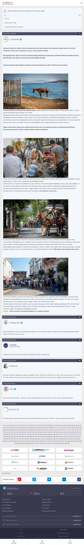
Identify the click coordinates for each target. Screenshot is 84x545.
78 (69, 427)
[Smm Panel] (15, 450)
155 (20, 434)
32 (56, 425)
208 (4, 439)
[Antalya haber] (69, 462)
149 (4, 434)
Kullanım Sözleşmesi (63, 536)
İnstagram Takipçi (46, 499)
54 (21, 427)
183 (15, 436)
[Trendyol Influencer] (42, 468)
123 (14, 432)
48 (9, 427)
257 (63, 441)
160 (33, 434)
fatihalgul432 (15, 323)
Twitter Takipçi (45, 508)
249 (40, 441)
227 (56, 439)
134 (43, 432)
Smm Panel (14, 456)
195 (46, 436)
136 (48, 432)
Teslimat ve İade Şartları (63, 533)
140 (59, 432)
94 (22, 430)
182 (12, 436)
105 (47, 430)
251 (46, 441)
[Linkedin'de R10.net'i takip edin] (64, 479)
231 (68, 439)
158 (28, 434)
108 (55, 430)
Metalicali (13, 366)
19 (30, 425)
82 (77, 427)
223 (45, 439)
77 (67, 427)
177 (77, 434)
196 (49, 436)
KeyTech (13, 409)
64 (41, 427)
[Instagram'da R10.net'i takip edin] (19, 479)
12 (17, 425)
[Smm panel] (42, 450)
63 (39, 427)
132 (38, 432)
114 (70, 430)
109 (58, 430)
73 (59, 427)
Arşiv (21, 529)
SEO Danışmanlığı (6, 508)
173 (67, 434)
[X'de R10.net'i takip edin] (34, 479)
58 (29, 427)
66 (46, 427)
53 (19, 427)
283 (68, 443)
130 (33, 432)
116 (75, 430)
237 (6, 441)
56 (25, 427)
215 (23, 439)
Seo (15, 468)
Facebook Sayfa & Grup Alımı (49, 511)
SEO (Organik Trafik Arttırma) (9, 502)
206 (76, 436)
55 (23, 427)
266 (21, 443)
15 (23, 425)
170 (60, 434)
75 (63, 427)
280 (60, 443)
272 (38, 443)
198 (54, 436)
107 (53, 430)
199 (57, 436)
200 (59, 436)
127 (25, 432)
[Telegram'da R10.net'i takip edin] (49, 479)
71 (55, 427)
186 (23, 436)
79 (71, 427)
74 (61, 427)
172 (65, 434)
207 (79, 436)
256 (60, 441)
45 (3, 427)
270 (33, 443)
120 (6, 432)
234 (76, 439)
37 (66, 425)
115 (73, 430)
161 (36, 434)
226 (54, 439)
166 (49, 434)
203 (68, 436)
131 (35, 432)
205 (74, 436)
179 (4, 436)
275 (46, 443)
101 (37, 430)
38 (68, 425)
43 (78, 425)
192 (38, 436)
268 (27, 443)
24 (40, 425)
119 (4, 432)
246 (32, 441)
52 (17, 427)
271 (35, 443)
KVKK (21, 533)
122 (11, 432)
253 (52, 441)
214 (21, 439)
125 (19, 432)
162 (38, 434)
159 (31, 434)
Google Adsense (6, 499)
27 (46, 425)
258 (66, 441)
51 (15, 427)
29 (50, 425)
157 (25, 434)
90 (14, 430)
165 (46, 434)
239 (12, 441)
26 (44, 425)
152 (12, 434)
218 (31, 439)
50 (13, 427)
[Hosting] (42, 456)
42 (76, 425)
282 (65, 443)
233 (73, 439)
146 (75, 432)
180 (7, 436)
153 (15, 434)
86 (6, 430)
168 (54, 434)
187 (25, 436)
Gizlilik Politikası (63, 529)
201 (62, 436)
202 (65, 436)
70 (53, 427)
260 (72, 441)
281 (63, 443)
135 (46, 432)
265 (18, 443)
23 (38, 425)
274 (43, 443)
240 (15, 441)
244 (26, 441)
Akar (11, 389)
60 (33, 427)
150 (7, 434)
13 (19, 425)
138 (54, 432)
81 (74, 427)
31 (54, 425)
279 (57, 443)
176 (75, 434)
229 (62, 439)
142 (64, 432)
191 (36, 436)
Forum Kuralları (21, 536)
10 (14, 425)
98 (30, 430)
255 (57, 441)
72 (57, 427)
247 (35, 441)
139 (56, 432)
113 (68, 430)
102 (39, 430)
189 (31, 436)
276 (49, 443)
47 (7, 427)
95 (24, 430)
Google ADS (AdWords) (7, 511)
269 (30, 443)
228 (59, 439)
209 (7, 439)
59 (31, 427)
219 (34, 439)
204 (71, 436)
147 (77, 432)
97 (28, 430)
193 (41, 436)
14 (21, 425)
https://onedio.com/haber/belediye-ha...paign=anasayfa (29, 311)
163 (41, 434)
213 (18, 439)
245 (29, 441)
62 (37, 427)
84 (81, 427)
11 (15, 425)
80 (73, 427)
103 (42, 430)
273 (41, 443)
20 (32, 425)
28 (48, 425)
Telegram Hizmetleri (47, 502)
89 (12, 430)
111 (63, 430)
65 (43, 427)
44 (80, 425)
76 (65, 427)
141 (62, 432)
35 (62, 425)
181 (10, 436)
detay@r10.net (77, 524)
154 (17, 434)
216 (26, 439)
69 (52, 427)
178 (80, 434)
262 (77, 441)
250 (43, 441)
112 (65, 430)
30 (52, 425)
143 (67, 432)
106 (50, 430)
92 (18, 430)
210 (10, 439)
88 (10, 430)
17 (26, 425)
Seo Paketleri (6, 473)
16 (25, 425)
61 (35, 427)
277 (52, 443)
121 (9, 432)
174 (70, 434)
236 (4, 441)
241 (18, 441)
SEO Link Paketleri (6, 505)
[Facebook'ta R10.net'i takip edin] (79, 479)
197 (52, 436)
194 (44, 436)
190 (33, 436)
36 (64, 425)
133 (40, 432)
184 (17, 436)
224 (48, 439)
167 (52, 434)
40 (72, 425)
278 (54, 443)
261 (75, 441)
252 (49, 441)
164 (44, 434)
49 (11, 427)
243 (23, 441)
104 (45, 430)
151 (10, 434)
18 (28, 425)
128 (27, 432)
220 (37, 439)
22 (36, 425)
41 (74, 425)
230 (65, 439)
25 (42, 425)
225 (51, 439)
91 (16, 430)
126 (22, 432)
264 (15, 443)
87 (8, 430)
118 (80, 430)
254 (55, 441)
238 (9, 441)
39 (70, 425)
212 (15, 439)
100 (34, 430)
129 (30, 432)
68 (50, 427)
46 (5, 427)
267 (24, 443)
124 (17, 432)
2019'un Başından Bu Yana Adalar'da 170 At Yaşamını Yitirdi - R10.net (7, 3)
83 (79, 427)
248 (38, 441)
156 (23, 434)
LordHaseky (14, 39)
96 (26, 430)
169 (57, 434)
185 (20, 436)
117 (78, 430)
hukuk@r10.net (77, 520)
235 (79, 439)
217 (29, 439)
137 (51, 432)
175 (72, 434)
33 (58, 425)
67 (47, 427)
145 (72, 432)
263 (80, 441)
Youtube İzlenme (46, 505)
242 (20, 441)
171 (62, 434)
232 (70, 439)
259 (69, 441)
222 (42, 439)
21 (34, 425)
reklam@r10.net (77, 516)
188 (28, 436)
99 (32, 430)
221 (39, 439)
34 (60, 425)
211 (13, 439)
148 (80, 432)
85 (4, 430)
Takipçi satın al (69, 456)
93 (20, 430)
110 (61, 430)
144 (69, 432)
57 (27, 427)
